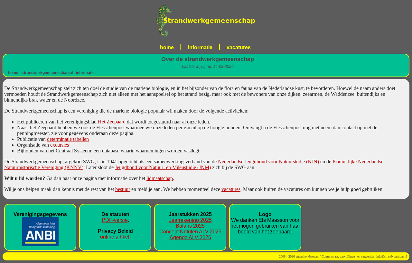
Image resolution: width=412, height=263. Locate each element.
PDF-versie (115, 220)
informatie (200, 47)
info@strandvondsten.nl (391, 256)
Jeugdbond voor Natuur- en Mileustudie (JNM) (163, 167)
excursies (59, 145)
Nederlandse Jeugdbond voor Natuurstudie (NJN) (268, 161)
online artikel (114, 237)
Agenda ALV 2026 (190, 237)
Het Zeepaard (112, 121)
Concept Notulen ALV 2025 (190, 231)
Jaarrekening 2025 (190, 220)
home (167, 47)
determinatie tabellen (68, 139)
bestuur (122, 189)
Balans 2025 (190, 226)
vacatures (239, 47)
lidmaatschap (159, 178)
